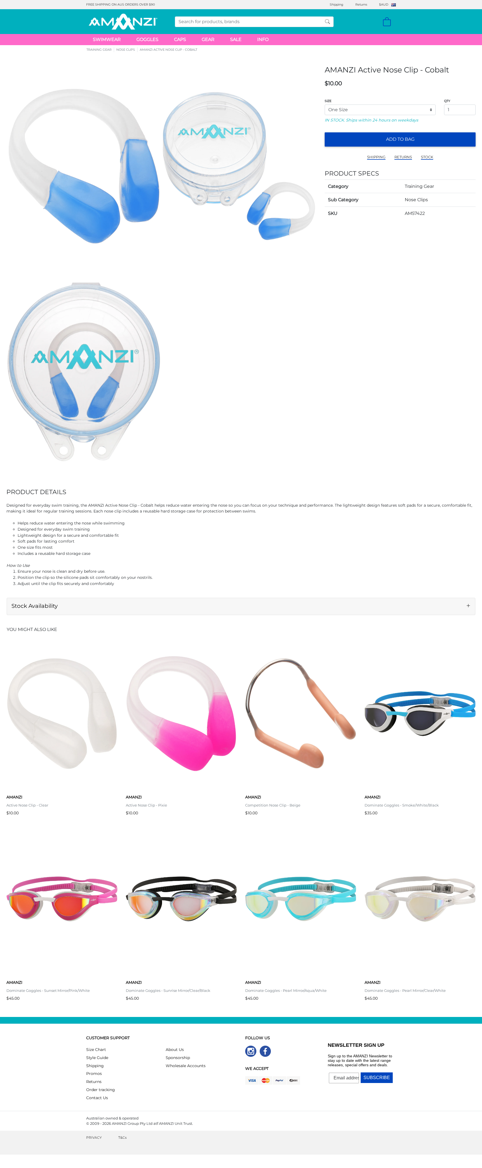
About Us (175, 1049)
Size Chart (96, 1049)
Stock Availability (34, 606)
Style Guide (97, 1057)
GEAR (208, 39)
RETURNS (403, 157)
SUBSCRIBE (376, 1077)
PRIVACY (94, 1137)
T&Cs (122, 1137)
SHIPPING (376, 157)
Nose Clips (416, 199)
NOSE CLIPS (125, 50)
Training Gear (419, 186)
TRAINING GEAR (99, 50)
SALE (236, 39)
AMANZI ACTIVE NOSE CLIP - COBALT (168, 50)
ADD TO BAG (400, 139)
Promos (94, 1073)
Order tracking (100, 1089)
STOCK (427, 157)
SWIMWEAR (107, 39)
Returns (361, 4)
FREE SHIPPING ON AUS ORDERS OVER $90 (120, 4)
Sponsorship (178, 1057)
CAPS (180, 39)
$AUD (383, 4)
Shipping (336, 4)
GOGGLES (147, 39)
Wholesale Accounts (186, 1065)
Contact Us (97, 1097)
